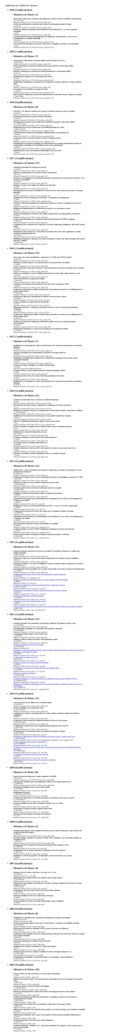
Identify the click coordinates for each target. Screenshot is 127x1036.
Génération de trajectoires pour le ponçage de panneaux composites (34, 760)
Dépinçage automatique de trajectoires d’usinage (28, 645)
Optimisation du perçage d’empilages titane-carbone (29, 601)
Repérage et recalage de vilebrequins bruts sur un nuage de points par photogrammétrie (40, 580)
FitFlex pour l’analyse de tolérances (24, 673)
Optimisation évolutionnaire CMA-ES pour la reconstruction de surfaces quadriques (39, 574)
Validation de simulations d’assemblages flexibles (28, 596)
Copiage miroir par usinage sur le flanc (25, 657)
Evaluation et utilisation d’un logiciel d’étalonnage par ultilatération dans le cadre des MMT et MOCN (45, 679)
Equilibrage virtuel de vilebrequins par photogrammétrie (30, 662)
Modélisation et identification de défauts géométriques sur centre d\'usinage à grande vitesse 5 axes (44, 736)
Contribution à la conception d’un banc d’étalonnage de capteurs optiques (36, 668)
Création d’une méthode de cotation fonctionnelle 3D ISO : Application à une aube (39, 585)
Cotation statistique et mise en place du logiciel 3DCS (30, 742)
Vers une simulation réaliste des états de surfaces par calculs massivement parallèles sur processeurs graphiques (47, 606)
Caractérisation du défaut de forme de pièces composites (31, 754)
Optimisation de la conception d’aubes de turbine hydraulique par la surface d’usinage (40, 590)
